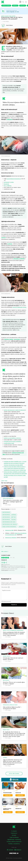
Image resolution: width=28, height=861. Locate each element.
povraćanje (6, 182)
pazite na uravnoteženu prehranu (12, 438)
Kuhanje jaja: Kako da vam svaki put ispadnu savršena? (13, 658)
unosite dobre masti (9, 443)
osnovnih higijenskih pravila (19, 307)
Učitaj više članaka (14, 773)
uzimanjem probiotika (19, 258)
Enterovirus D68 (9, 530)
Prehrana (22, 5)
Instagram (18, 849)
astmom (3, 237)
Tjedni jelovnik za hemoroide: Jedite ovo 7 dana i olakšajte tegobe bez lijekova (13, 502)
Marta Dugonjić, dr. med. (13, 11)
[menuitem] (20, 2)
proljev (12, 182)
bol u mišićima (7, 185)
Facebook (10, 849)
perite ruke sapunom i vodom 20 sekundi (14, 410)
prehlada (9, 243)
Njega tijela (6, 729)
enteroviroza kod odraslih (10, 524)
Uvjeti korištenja (14, 837)
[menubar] (20, 2)
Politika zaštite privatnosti (14, 841)
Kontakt (14, 835)
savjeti (21, 526)
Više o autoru (4, 551)
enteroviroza (6, 512)
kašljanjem (9, 119)
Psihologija (6, 704)
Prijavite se (14, 604)
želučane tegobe (8, 339)
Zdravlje (15, 5)
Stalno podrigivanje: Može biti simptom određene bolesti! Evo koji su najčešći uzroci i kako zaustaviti (14, 634)
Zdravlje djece (13, 704)
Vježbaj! (5, 757)
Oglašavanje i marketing (14, 839)
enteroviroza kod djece (9, 521)
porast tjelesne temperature (14, 178)
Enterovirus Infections (10, 537)
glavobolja (6, 184)
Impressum (14, 833)
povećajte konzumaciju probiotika (12, 441)
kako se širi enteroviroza (9, 526)
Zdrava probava (6, 5)
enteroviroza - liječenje (9, 514)
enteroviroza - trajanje (9, 519)
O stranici (14, 831)
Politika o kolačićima (14, 843)
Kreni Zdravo (8, 546)
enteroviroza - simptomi (9, 517)
